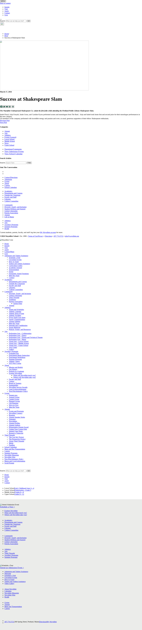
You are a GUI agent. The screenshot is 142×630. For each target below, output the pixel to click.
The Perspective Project (17, 439)
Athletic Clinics (14, 361)
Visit (6, 9)
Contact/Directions (11, 177)
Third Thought (14, 297)
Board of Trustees (15, 383)
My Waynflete (52, 622)
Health (6, 229)
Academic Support (15, 268)
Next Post (3, 122)
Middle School (9, 141)
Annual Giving (14, 397)
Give (6, 15)
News (6, 143)
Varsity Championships (17, 319)
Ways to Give (13, 405)
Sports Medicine (14, 327)
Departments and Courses (13, 193)
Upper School (9, 145)
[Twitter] (4, 106)
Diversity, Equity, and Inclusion (15, 207)
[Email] (7, 106)
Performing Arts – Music (17, 339)
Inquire (6, 7)
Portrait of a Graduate (16, 371)
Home (6, 34)
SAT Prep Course (15, 363)
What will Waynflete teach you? (24, 375)
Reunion (12, 415)
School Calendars (10, 187)
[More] (13, 106)
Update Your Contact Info (18, 429)
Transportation (14, 270)
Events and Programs (16, 411)
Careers (7, 185)
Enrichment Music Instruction (19, 355)
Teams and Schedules (16, 309)
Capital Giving (14, 399)
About (6, 183)
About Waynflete (10, 589)
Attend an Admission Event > (12, 568)
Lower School (9, 139)
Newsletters (13, 421)
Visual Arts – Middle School (19, 343)
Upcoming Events (15, 260)
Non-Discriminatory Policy (18, 391)
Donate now (13, 395)
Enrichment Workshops (17, 357)
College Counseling (11, 201)
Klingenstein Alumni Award (19, 427)
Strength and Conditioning (18, 325)
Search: (2, 21)
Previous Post (5, 120)
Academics (8, 191)
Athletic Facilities (15, 315)
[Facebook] (1, 106)
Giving (6, 181)
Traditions (12, 299)
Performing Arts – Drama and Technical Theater (26, 337)
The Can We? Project (16, 437)
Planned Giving (14, 401)
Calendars (7, 591)
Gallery (11, 349)
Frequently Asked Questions (19, 274)
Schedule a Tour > (7, 507)
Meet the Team (14, 276)
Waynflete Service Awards (18, 387)
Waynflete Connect (15, 413)
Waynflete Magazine (11, 455)
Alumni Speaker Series (17, 417)
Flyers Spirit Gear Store (17, 317)
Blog (6, 36)
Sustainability (13, 385)
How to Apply (14, 262)
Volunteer (12, 419)
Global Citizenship (11, 211)
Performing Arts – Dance (17, 335)
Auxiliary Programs (11, 225)
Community (8, 205)
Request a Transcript (16, 433)
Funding (12, 445)
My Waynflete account (48, 232)
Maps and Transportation (13, 607)
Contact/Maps (9, 252)
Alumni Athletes (14, 321)
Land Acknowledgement (17, 389)
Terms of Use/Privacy (35, 236)
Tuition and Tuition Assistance (19, 264)
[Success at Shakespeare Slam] (44, 90)
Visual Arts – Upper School (18, 345)
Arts (5, 133)
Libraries (7, 199)
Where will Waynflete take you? (24, 377)
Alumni (7, 131)
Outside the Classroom (12, 195)
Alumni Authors (14, 425)
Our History (13, 369)
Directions (48, 236)
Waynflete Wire (9, 457)
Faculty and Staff (10, 197)
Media (11, 443)
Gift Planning (13, 403)
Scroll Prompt (9, 463)
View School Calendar (13, 154)
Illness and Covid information (14, 461)
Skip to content (5, 3)
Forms (11, 272)
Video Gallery (9, 583)
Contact (7, 13)
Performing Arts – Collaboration (20, 333)
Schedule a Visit (14, 258)
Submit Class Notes (16, 431)
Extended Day (14, 353)
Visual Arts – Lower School (18, 341)
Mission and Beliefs (16, 367)
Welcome (7, 573)
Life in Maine (9, 217)
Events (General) (10, 137)
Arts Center (13, 347)
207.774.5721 (58, 236)
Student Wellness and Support (14, 209)
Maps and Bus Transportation (14, 449)
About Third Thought (16, 441)
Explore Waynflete (15, 373)
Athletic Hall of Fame (16, 313)
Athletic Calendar (15, 311)
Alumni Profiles (14, 423)
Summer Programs (10, 227)
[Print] (9, 106)
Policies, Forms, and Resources (20, 329)
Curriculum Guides (15, 266)
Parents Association (11, 213)
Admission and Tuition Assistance (16, 256)
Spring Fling (17, 303)
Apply (6, 11)
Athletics (7, 135)
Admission (8, 179)
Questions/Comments (13, 149)
